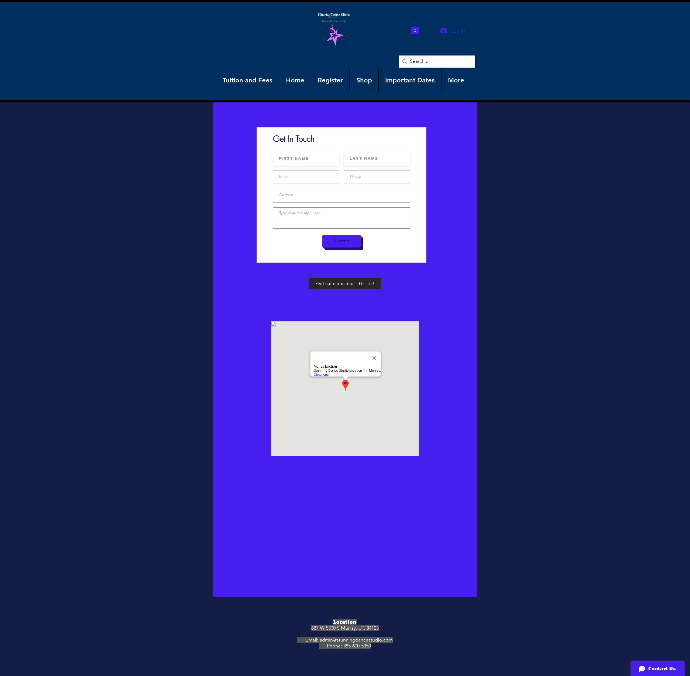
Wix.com (405, 219)
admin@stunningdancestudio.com (356, 640)
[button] (415, 28)
